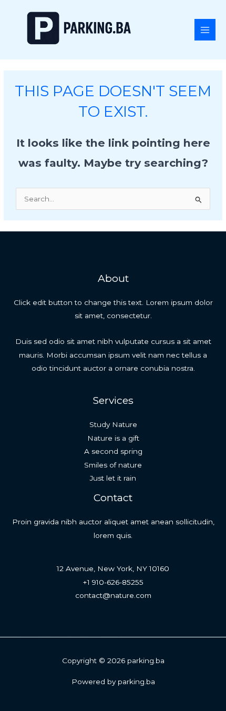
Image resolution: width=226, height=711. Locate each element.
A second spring (113, 451)
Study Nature (113, 424)
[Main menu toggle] (205, 29)
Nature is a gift (113, 438)
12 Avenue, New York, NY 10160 (113, 568)
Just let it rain (113, 478)
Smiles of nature (113, 465)
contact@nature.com (113, 595)
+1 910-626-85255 (113, 582)
